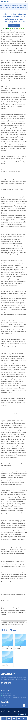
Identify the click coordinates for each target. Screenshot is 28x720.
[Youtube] (23, 714)
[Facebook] (18, 714)
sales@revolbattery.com (8, 695)
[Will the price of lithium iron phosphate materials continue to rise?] (7, 657)
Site (19, 23)
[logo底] (8, 674)
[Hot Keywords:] (24, 705)
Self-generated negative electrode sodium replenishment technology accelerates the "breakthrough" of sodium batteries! (7, 647)
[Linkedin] (21, 714)
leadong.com (4, 712)
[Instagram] (25, 714)
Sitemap (11, 712)
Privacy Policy (17, 712)
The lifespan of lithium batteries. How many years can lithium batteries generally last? (13, 623)
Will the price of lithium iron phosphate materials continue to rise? (7, 665)
